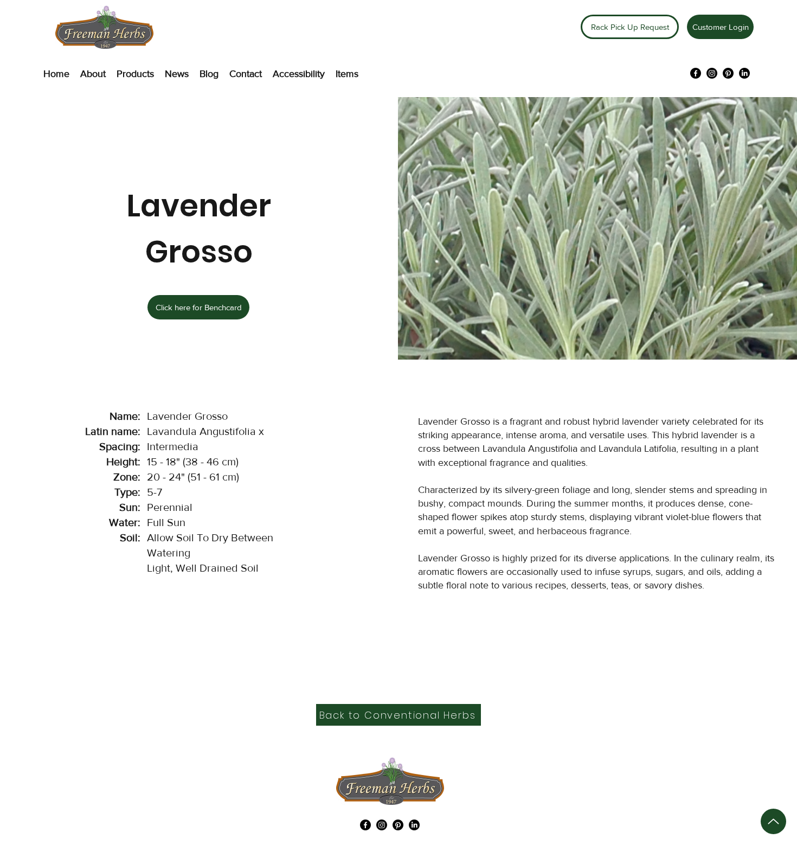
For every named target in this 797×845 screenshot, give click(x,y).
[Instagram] (711, 73)
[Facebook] (695, 73)
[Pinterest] (728, 73)
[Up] (773, 821)
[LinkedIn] (744, 73)
